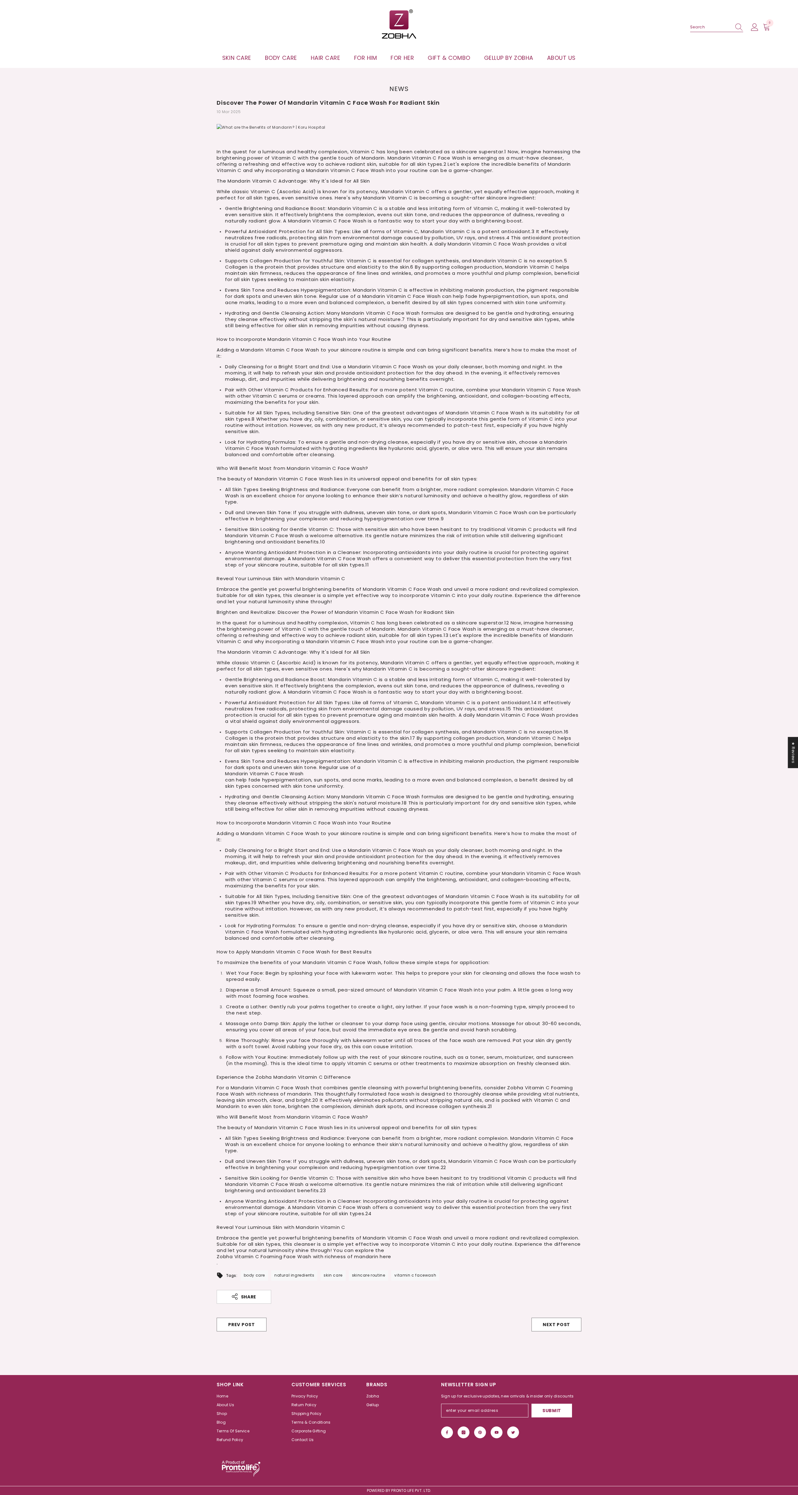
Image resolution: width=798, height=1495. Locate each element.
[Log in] (754, 27)
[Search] (716, 27)
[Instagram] (463, 1432)
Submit (551, 1410)
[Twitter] (513, 1432)
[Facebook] (447, 1432)
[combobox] (710, 27)
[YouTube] (496, 1432)
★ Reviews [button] (793, 752)
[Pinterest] (480, 1432)
